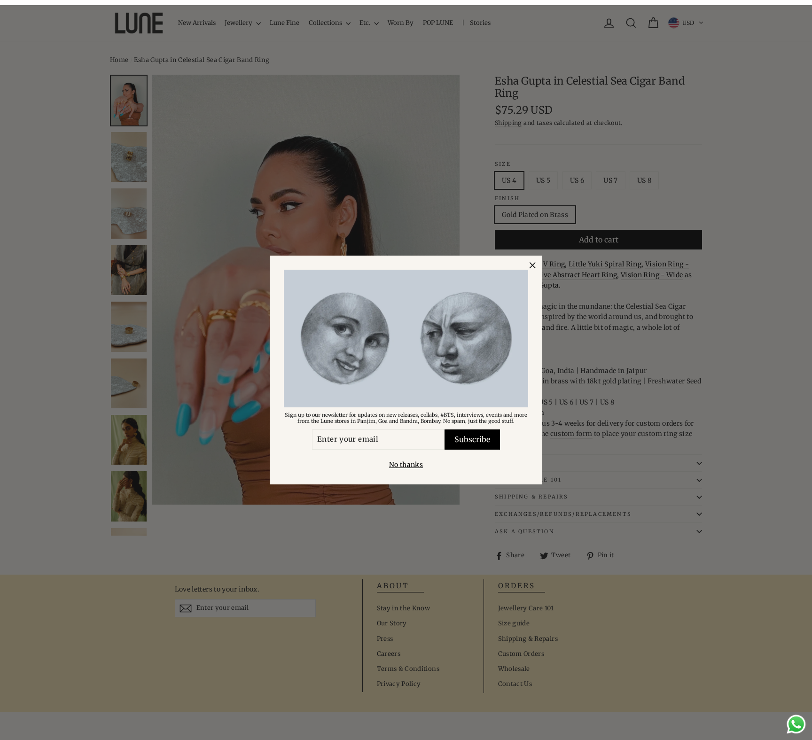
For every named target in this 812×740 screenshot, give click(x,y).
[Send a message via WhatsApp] (796, 724)
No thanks (406, 464)
